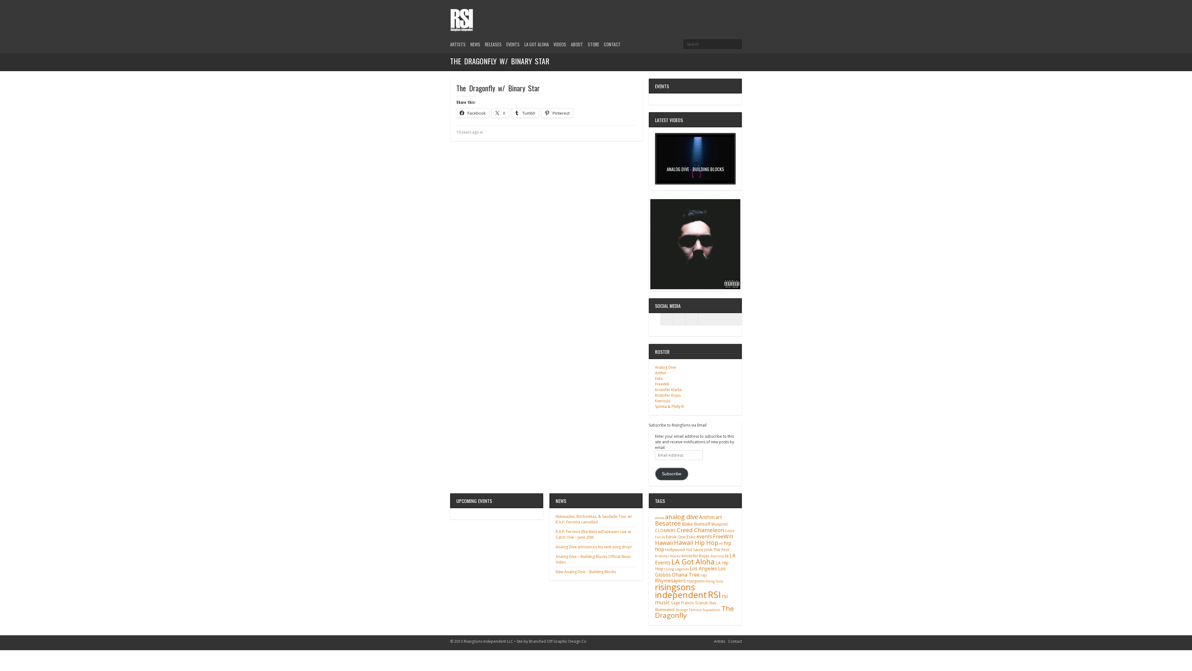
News (475, 44)
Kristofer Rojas (668, 395)
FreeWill (662, 384)
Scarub (701, 602)
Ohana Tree (686, 574)
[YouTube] (738, 13)
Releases (493, 44)
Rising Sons (714, 581)
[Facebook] (727, 13)
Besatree (668, 523)
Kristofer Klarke (668, 389)
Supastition (711, 610)
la (727, 556)
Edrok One (676, 537)
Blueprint (719, 524)
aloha (659, 518)
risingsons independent (681, 590)
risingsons (696, 581)
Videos (559, 44)
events (704, 536)
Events (513, 44)
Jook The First (716, 549)
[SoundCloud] (692, 319)
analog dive (681, 516)
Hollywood (675, 549)
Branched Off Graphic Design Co (557, 641)
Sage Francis (682, 602)
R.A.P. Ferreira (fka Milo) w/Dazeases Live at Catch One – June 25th (593, 534)
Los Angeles (703, 568)
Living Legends (676, 569)
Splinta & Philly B (669, 406)
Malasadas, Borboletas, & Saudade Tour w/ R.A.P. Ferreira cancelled (594, 519)
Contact (612, 44)
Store (593, 44)
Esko (659, 378)
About (577, 44)
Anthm (660, 373)
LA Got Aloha (536, 44)
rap (704, 575)
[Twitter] (717, 13)
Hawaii (664, 542)
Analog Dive (665, 367)
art (719, 517)
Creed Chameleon (700, 530)
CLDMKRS (665, 530)
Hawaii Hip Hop (696, 542)
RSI (714, 594)
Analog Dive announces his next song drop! (594, 547)
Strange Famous (688, 610)
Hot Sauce (694, 549)
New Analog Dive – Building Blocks (586, 571)
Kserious (662, 401)
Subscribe (671, 474)
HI (721, 543)
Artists (458, 44)
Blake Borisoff (696, 524)
